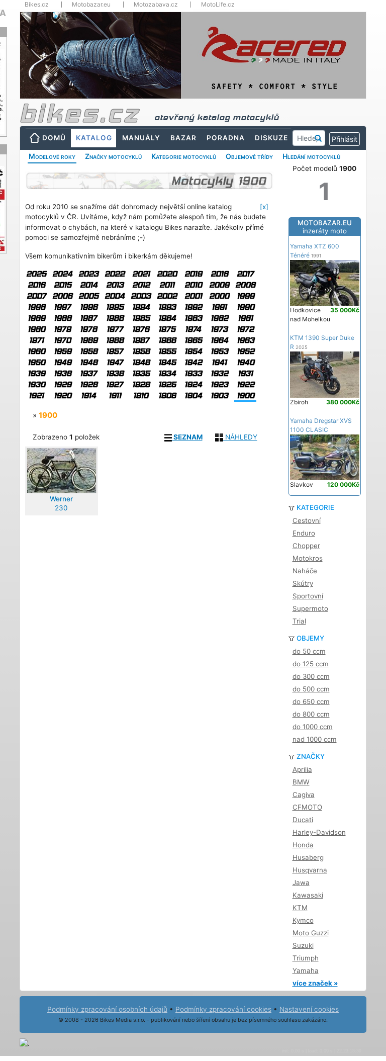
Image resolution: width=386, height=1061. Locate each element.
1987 (88, 318)
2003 (141, 296)
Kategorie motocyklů (183, 156)
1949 (62, 362)
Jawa (301, 882)
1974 (193, 329)
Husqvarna (310, 870)
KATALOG (94, 138)
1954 (193, 351)
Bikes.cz (37, 5)
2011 (166, 285)
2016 (36, 285)
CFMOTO (307, 807)
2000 (219, 296)
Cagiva (304, 794)
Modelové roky (52, 156)
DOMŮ (54, 138)
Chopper (306, 546)
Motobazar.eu (91, 5)
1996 (89, 307)
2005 (88, 296)
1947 (115, 362)
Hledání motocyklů (311, 156)
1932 (219, 373)
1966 (167, 340)
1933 (193, 373)
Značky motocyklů (113, 156)
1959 (62, 351)
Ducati (303, 820)
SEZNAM (187, 437)
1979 (62, 329)
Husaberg (308, 857)
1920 (62, 395)
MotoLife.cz (218, 5)
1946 (141, 362)
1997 (62, 307)
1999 (245, 296)
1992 (193, 307)
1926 (141, 384)
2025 (36, 274)
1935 (141, 373)
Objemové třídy (249, 156)
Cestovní (307, 520)
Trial (299, 621)
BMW (301, 782)
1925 (167, 384)
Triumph (306, 958)
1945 (167, 362)
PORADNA (226, 138)
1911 (115, 395)
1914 (88, 395)
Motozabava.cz (156, 5)
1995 (115, 307)
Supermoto (310, 608)
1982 (219, 318)
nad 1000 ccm (315, 739)
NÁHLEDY (240, 437)
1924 (193, 384)
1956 (141, 351)
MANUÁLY (141, 138)
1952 (245, 351)
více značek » (315, 983)
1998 (36, 307)
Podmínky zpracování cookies (223, 1009)
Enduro (304, 533)
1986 (115, 318)
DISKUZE (271, 138)
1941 (219, 362)
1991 (219, 307)
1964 (219, 340)
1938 (62, 373)
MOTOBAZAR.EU (325, 227)
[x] (264, 207)
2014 (89, 285)
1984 (167, 318)
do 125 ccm (311, 664)
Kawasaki (308, 895)
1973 (219, 329)
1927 (114, 384)
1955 (167, 351)
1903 (219, 395)
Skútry (303, 583)
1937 (88, 373)
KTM (300, 908)
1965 (193, 340)
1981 (245, 318)
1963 (245, 340)
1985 (141, 318)
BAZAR (183, 138)
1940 (245, 362)
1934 (167, 373)
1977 (115, 329)
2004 (115, 296)
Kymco (303, 920)
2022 (115, 274)
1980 (36, 329)
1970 (62, 340)
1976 (140, 329)
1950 (36, 362)
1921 (36, 395)
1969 (89, 340)
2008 (245, 285)
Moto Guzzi (311, 933)
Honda (303, 845)
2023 (88, 274)
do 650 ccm (311, 701)
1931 (245, 373)
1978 (88, 329)
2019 (193, 274)
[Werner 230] (61, 471)
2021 (141, 274)
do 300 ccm (311, 676)
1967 (140, 340)
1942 (193, 362)
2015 (62, 285)
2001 (193, 296)
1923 (219, 384)
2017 (245, 274)
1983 (193, 318)
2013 (115, 285)
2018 (219, 274)
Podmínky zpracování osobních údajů (107, 1009)
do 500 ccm (311, 689)
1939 (36, 373)
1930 (36, 384)
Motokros (308, 558)
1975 (166, 329)
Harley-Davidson (319, 832)
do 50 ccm (309, 651)
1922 (245, 384)
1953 (219, 351)
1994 (141, 307)
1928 (89, 384)
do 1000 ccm (313, 727)
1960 (36, 351)
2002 (167, 296)
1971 (36, 340)
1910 (140, 395)
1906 (167, 395)
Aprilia (302, 769)
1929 (62, 384)
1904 (193, 395)
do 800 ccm (311, 714)
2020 (167, 274)
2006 (62, 296)
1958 (89, 351)
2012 (141, 285)
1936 (115, 373)
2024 (62, 274)
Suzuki (303, 945)
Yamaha (306, 970)
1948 (89, 362)
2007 (36, 296)
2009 (219, 285)
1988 (62, 318)
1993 (167, 307)
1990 (245, 307)
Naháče (305, 571)
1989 (36, 318)
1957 (114, 351)
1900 (245, 395)
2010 (193, 285)
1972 (245, 329)
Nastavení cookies (309, 1009)
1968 (115, 340)
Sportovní (308, 596)
